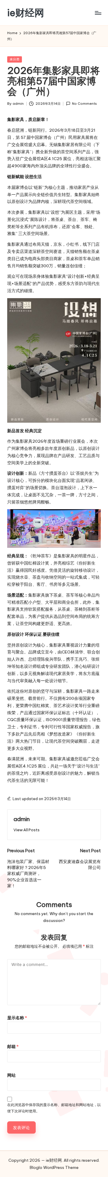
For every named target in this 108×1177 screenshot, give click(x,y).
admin (22, 819)
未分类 (15, 59)
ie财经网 (25, 12)
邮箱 (13, 1046)
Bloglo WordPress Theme (54, 1167)
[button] (27, 830)
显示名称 (17, 1017)
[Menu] (98, 12)
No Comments (84, 103)
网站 (11, 1075)
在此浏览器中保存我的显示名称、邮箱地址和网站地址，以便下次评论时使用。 (54, 1107)
